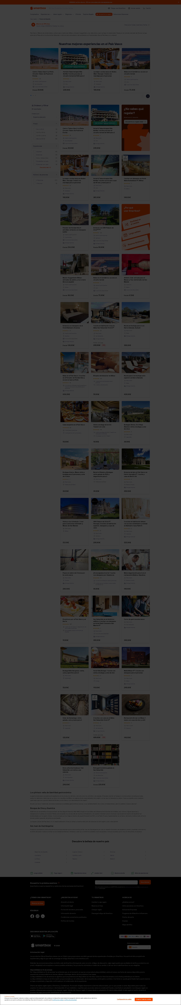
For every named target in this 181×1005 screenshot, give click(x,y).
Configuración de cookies (124, 999)
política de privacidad (70, 1000)
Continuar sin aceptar (9, 996)
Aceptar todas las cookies (143, 999)
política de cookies (58, 1000)
